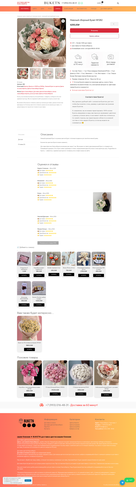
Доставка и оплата (50, 422)
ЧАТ (130, 480)
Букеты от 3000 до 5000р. (34, 16)
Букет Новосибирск (27, 91)
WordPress (116, 484)
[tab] (27, 134)
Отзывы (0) (21, 144)
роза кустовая (34, 93)
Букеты (58, 8)
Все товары (25, 8)
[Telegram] (24, 425)
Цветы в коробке (75, 426)
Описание (21, 134)
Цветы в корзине (75, 424)
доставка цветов (106, 8)
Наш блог (47, 426)
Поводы (93, 8)
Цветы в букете (74, 422)
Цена (42, 8)
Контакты (47, 428)
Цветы (35, 8)
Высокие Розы (82, 8)
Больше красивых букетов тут (83, 90)
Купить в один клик (94, 36)
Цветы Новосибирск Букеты (35, 88)
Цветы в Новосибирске (46, 93)
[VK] (29, 425)
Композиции (68, 8)
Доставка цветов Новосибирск (23, 3)
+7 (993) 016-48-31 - (58, 405)
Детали (20, 139)
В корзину (94, 30)
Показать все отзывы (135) (48, 243)
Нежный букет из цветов (52, 86)
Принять (28, 480)
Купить (24, 275)
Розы (50, 8)
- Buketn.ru (44, 484)
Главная (19, 16)
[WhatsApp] (34, 425)
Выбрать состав (74, 428)
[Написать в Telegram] (122, 482)
